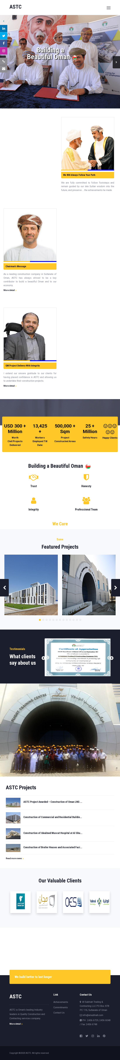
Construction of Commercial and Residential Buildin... (52, 817)
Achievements (60, 1002)
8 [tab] (63, 620)
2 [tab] (43, 620)
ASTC (28, 1053)
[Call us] (3, 61)
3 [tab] (47, 620)
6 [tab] (57, 620)
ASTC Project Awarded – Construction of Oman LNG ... (52, 801)
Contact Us (59, 1012)
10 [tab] (70, 620)
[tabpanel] (31, 585)
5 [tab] (53, 620)
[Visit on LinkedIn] (3, 28)
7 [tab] (60, 620)
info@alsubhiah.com (92, 1015)
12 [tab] (77, 620)
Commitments (60, 1007)
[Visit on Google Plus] (3, 51)
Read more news (14, 858)
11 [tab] (73, 620)
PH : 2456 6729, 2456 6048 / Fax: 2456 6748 (95, 1022)
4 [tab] (50, 620)
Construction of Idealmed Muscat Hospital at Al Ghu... (52, 833)
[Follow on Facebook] (3, 43)
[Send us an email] (3, 68)
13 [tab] (80, 620)
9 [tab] (67, 620)
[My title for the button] (3, 36)
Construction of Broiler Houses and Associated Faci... (52, 847)
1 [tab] (40, 620)
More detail (9, 290)
